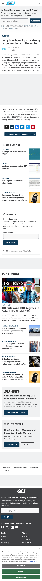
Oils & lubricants (9, 357)
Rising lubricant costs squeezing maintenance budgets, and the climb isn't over (13, 361)
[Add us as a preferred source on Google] (12, 127)
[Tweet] (28, 127)
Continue (10, 243)
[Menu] (3, 3)
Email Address (9, 232)
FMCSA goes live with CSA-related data (13, 182)
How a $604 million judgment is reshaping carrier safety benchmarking (14, 330)
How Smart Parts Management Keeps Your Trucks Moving (20, 431)
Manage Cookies (21, 565)
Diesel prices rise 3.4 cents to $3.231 (14, 152)
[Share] (17, 127)
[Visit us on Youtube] (16, 527)
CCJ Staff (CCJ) (13, 48)
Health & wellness (9, 341)
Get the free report (16, 413)
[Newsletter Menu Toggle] (39, 3)
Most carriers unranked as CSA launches (14, 167)
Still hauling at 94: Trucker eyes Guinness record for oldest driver (13, 346)
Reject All (21, 571)
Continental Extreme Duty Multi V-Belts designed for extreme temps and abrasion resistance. (13, 197)
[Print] (6, 127)
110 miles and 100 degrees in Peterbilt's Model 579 (20, 309)
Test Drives (6, 305)
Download (12, 445)
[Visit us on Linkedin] (12, 527)
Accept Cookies (21, 577)
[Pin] (33, 127)
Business (6, 36)
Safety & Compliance (10, 326)
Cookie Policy (33, 561)
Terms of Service (11, 28)
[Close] (39, 549)
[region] (21, 563)
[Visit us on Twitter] (7, 527)
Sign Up (7, 517)
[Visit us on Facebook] (2, 527)
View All (28, 445)
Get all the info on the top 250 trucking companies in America (20, 397)
